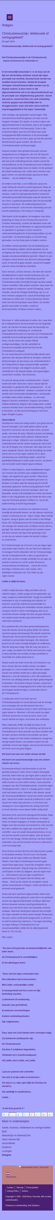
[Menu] (10, 17)
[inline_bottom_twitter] (12, 1114)
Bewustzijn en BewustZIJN (16, 1135)
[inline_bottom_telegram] (26, 1114)
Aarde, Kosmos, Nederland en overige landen (26, 1127)
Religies (6, 1155)
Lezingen (7, 1151)
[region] (27, 7)
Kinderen (7, 1147)
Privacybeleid (32, 1187)
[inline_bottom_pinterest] (32, 1114)
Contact (10, 1187)
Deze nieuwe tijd (11, 1139)
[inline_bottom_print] (50, 1114)
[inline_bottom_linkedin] (19, 1114)
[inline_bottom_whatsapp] (38, 1114)
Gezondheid (8, 1143)
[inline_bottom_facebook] (5, 1114)
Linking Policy (13, 1191)
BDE (4, 1131)
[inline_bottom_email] (44, 1114)
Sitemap (19, 1187)
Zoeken (25, 1191)
